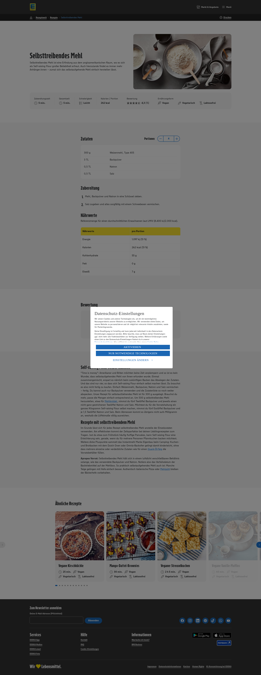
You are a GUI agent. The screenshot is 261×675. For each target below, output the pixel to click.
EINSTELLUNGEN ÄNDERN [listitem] (131, 360)
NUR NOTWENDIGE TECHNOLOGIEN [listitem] (133, 353)
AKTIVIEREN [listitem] (132, 347)
